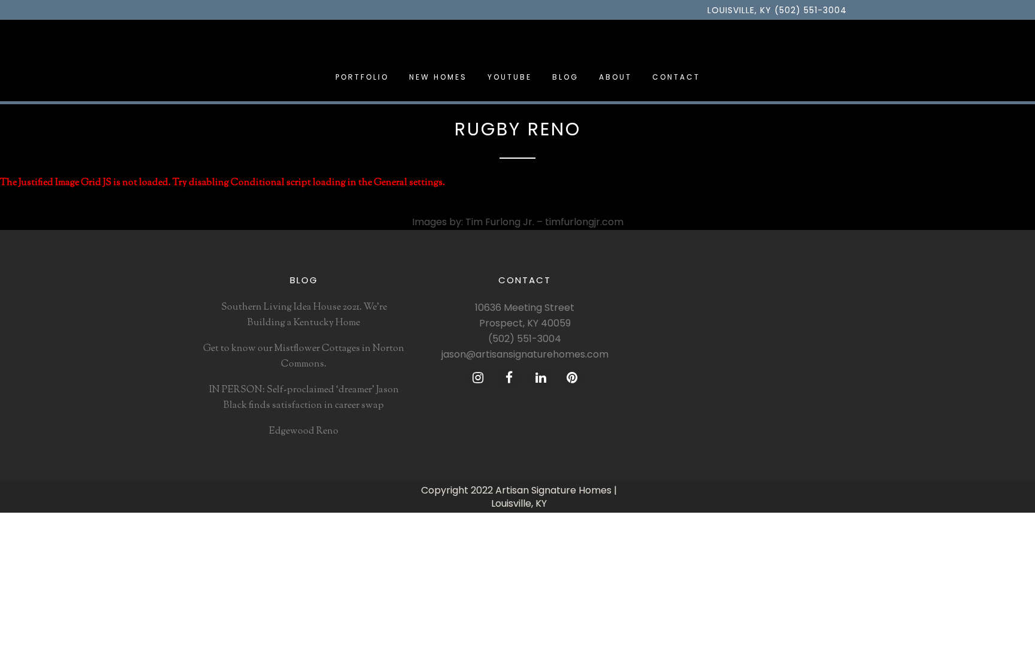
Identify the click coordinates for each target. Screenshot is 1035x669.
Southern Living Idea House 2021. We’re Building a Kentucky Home (304, 315)
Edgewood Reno (303, 431)
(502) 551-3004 (524, 339)
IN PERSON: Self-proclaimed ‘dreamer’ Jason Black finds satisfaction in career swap (304, 398)
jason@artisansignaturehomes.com (525, 354)
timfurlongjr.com (584, 222)
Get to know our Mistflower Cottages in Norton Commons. (303, 356)
